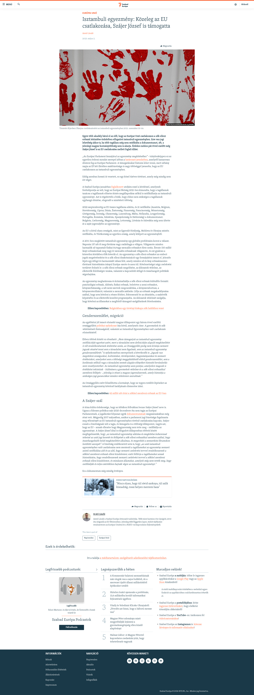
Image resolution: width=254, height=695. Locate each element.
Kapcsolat (50, 680)
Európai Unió (89, 13)
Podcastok (90, 670)
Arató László (87, 33)
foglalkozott (117, 187)
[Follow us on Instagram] (142, 660)
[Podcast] (154, 660)
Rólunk (49, 660)
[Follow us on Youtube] (129, 660)
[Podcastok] (236, 4)
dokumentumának (136, 414)
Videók (89, 675)
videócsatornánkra (168, 619)
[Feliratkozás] (160, 660)
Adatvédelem (51, 665)
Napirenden (91, 660)
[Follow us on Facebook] (135, 660)
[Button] (166, 46)
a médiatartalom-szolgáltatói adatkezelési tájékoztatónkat (133, 558)
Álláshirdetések (53, 675)
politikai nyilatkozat (107, 326)
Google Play (183, 579)
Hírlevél (244, 4)
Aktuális (90, 665)
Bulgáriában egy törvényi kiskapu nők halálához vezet (137, 308)
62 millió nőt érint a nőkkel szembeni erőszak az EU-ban (138, 393)
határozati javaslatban (136, 160)
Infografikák (91, 680)
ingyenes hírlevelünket (171, 606)
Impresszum (51, 685)
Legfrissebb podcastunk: (63, 569)
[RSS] (148, 660)
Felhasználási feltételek (56, 670)
